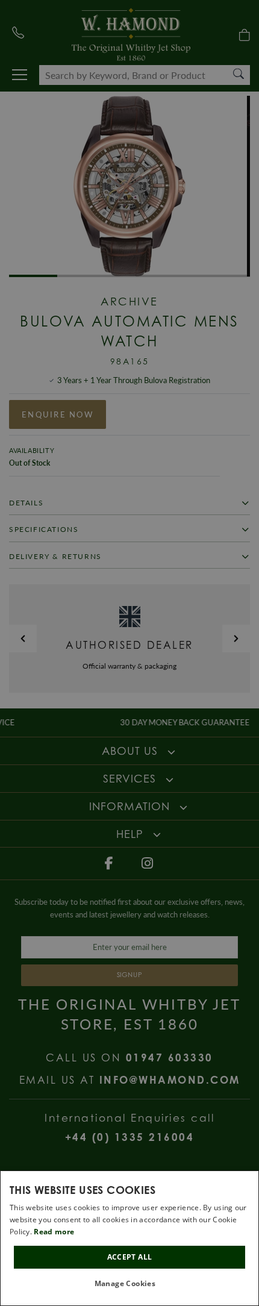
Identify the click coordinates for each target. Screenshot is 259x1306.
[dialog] (129, 1238)
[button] (130, 1284)
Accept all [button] (129, 1257)
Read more (54, 1231)
